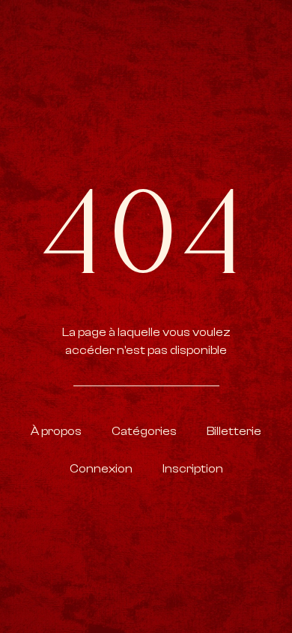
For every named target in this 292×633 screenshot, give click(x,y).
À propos (56, 431)
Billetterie (234, 431)
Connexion (101, 469)
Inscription (192, 469)
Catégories (144, 431)
